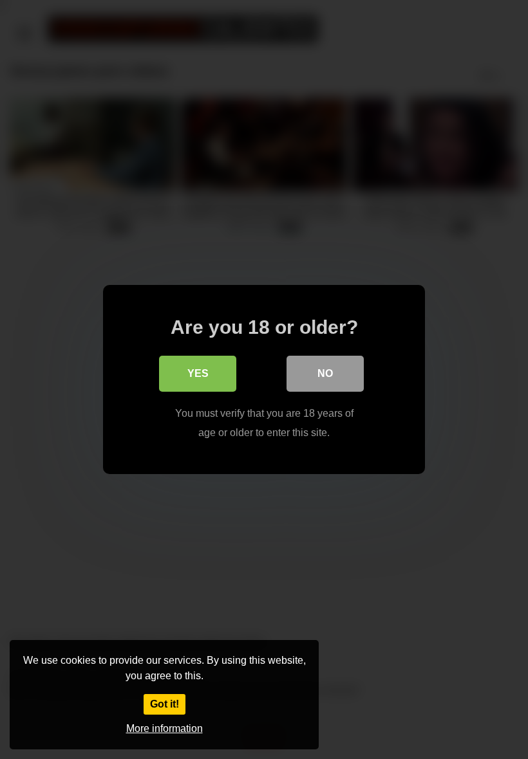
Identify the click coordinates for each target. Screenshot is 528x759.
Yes (198, 373)
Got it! (164, 704)
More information (164, 728)
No (325, 373)
